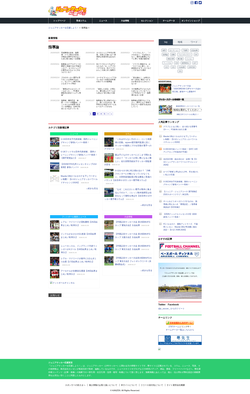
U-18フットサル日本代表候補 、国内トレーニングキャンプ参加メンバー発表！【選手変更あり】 (79, 154)
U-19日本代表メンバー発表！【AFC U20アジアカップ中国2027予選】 (180, 150)
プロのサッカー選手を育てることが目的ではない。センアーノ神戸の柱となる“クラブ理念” (70, 81)
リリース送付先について (152, 385)
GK (196, 54)
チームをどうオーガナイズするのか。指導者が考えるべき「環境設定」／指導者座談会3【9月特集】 (180, 204)
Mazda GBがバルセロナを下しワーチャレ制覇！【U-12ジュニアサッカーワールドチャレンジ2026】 (79, 179)
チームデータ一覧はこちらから (180, 330)
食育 (164, 50)
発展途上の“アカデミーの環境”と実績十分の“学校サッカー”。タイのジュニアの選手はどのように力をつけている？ (71, 68)
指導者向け (186, 63)
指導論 (165, 54)
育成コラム (81, 20)
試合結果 (194, 50)
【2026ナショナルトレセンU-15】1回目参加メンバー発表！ (180, 215)
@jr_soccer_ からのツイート (171, 308)
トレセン (189, 59)
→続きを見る (92, 188)
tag (165, 42)
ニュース (103, 20)
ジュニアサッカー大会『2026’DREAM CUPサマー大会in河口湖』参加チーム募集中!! (186, 89)
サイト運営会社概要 (176, 385)
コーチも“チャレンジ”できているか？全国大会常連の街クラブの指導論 (106, 80)
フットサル (167, 63)
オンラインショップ (191, 20)
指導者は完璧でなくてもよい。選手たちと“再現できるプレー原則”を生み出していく (141, 103)
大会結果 (181, 67)
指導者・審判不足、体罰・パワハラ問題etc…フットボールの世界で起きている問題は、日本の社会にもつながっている (71, 104)
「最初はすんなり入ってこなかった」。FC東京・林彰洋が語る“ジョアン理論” (71, 92)
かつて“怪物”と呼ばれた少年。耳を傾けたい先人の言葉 (180, 173)
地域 (180, 42)
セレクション (147, 20)
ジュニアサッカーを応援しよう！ (63, 28)
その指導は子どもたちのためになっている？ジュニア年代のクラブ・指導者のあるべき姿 (140, 92)
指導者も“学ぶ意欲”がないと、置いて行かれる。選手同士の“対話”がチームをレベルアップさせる (106, 103)
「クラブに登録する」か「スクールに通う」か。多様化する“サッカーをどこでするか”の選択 (141, 67)
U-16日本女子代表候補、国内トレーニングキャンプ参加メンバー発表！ (180, 183)
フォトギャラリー (184, 54)
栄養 (173, 54)
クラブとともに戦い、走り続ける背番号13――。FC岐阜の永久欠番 (180, 128)
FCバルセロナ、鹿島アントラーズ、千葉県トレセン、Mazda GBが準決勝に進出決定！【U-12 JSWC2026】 (180, 227)
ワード (194, 42)
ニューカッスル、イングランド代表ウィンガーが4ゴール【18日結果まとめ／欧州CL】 (79, 249)
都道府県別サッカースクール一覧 (188, 106)
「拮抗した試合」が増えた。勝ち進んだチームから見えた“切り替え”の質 (105, 91)
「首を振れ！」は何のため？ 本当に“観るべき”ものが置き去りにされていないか (140, 81)
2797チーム (174, 326)
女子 (195, 63)
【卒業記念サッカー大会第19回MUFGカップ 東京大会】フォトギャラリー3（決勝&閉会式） (133, 261)
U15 (173, 67)
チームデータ (169, 20)
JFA (180, 71)
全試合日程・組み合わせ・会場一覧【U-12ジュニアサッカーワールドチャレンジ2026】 (180, 162)
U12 (166, 67)
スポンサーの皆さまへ (75, 385)
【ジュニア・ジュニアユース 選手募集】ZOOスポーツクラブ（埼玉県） (180, 193)
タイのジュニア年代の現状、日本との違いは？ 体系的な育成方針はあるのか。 (106, 56)
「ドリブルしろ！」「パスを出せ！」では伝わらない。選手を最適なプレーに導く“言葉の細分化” (140, 56)
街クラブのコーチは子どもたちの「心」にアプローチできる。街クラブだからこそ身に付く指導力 (105, 67)
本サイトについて (129, 385)
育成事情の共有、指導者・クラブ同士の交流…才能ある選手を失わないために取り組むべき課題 (70, 56)
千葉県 (185, 50)
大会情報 (125, 20)
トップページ (59, 20)
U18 (176, 63)
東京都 (180, 59)
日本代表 (192, 67)
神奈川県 (171, 59)
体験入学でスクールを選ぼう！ (188, 114)
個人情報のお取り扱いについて (103, 385)
